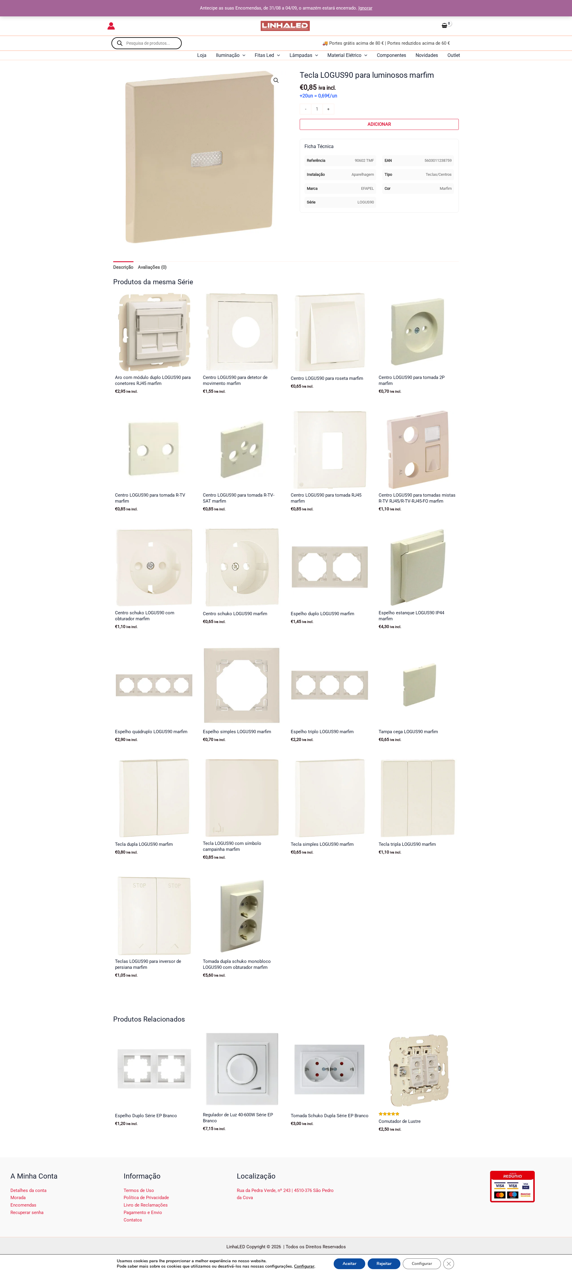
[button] (242, 55)
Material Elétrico (344, 55)
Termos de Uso (139, 1190)
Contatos (133, 1220)
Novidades (427, 55)
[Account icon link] (111, 26)
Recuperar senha (26, 1212)
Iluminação (228, 55)
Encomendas (23, 1205)
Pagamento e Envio (143, 1212)
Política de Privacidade (146, 1197)
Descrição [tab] (123, 267)
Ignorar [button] (365, 8)
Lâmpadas (301, 55)
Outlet (453, 55)
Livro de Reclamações (146, 1205)
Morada (18, 1197)
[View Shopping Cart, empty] (452, 26)
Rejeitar (384, 1263)
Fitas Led (264, 55)
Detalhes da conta (28, 1190)
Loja (201, 55)
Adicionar (379, 124)
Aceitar (349, 1263)
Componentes (391, 55)
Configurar (304, 1266)
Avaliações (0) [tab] (152, 267)
